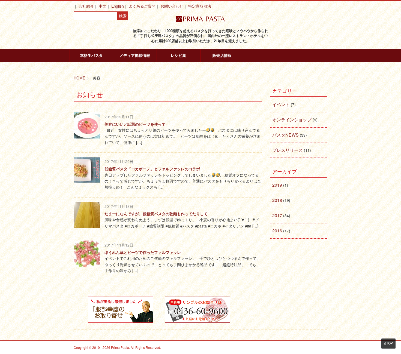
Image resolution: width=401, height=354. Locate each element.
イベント (281, 104)
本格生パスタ (91, 55)
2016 (277, 230)
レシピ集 (178, 55)
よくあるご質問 (142, 6)
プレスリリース (287, 150)
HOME (79, 78)
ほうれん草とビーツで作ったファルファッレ (142, 252)
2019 (277, 185)
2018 (277, 200)
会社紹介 (86, 6)
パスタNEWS (285, 135)
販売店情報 (222, 55)
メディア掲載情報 (134, 55)
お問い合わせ (171, 6)
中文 (102, 6)
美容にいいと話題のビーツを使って (135, 124)
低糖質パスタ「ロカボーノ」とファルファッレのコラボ (152, 168)
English (117, 6)
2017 (277, 215)
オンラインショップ (292, 119)
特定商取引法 (199, 6)
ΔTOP (388, 343)
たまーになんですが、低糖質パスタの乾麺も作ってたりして (156, 213)
